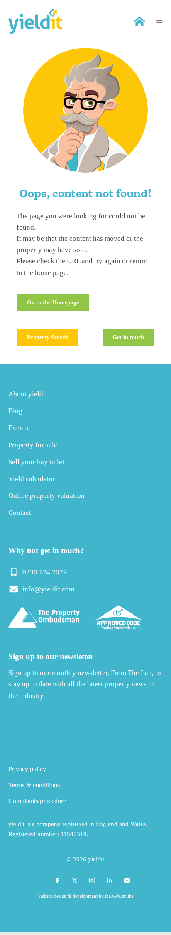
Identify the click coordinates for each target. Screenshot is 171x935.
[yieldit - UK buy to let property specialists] (35, 21)
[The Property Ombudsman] (44, 617)
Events (18, 428)
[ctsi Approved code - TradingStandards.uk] (119, 617)
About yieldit (27, 394)
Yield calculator (31, 479)
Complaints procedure (37, 800)
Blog (15, 411)
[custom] (74, 880)
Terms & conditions (34, 785)
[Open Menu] (159, 21)
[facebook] (57, 880)
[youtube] (127, 880)
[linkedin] (109, 880)
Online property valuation (46, 496)
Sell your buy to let (36, 462)
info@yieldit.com (48, 589)
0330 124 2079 (44, 572)
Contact (19, 513)
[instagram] (92, 880)
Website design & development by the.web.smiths (85, 895)
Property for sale (32, 445)
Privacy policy (27, 768)
